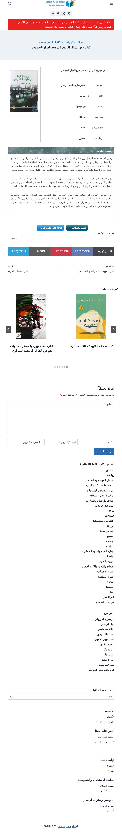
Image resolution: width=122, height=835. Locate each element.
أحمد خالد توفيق (105, 634)
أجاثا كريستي (107, 624)
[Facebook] (69, 13)
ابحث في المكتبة (106, 233)
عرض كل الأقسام (105, 602)
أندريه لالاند (108, 654)
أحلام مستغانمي (106, 629)
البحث (13, 238)
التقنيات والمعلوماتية (103, 520)
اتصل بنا (110, 765)
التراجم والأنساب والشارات (100, 500)
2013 (57, 42)
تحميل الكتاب (78, 227)
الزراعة (110, 525)
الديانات (110, 546)
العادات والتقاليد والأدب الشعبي (98, 566)
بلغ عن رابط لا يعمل (104, 741)
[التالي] (8, 329)
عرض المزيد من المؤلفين (101, 669)
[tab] (67, 367)
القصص (110, 470)
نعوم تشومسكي (105, 664)
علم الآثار (109, 515)
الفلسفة (110, 586)
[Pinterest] (58, 13)
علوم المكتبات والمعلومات (100, 490)
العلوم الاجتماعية (105, 571)
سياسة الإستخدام (105, 785)
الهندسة (110, 541)
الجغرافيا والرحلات (104, 505)
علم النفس (108, 596)
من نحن (110, 770)
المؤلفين (110, 810)
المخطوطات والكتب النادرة (100, 485)
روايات (110, 475)
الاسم (109, 442)
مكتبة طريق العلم (67, 826)
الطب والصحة (107, 530)
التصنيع (110, 536)
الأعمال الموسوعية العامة (101, 480)
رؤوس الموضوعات (104, 721)
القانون (110, 581)
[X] (63, 13)
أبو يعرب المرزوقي (104, 619)
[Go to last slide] (113, 329)
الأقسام (110, 716)
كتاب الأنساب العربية (18, 269)
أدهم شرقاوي (107, 644)
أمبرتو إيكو (108, 649)
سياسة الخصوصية (105, 790)
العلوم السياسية (46, 42)
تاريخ (111, 510)
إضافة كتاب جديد (105, 736)
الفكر (111, 591)
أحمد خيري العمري (104, 639)
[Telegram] (52, 13)
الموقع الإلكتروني (31, 442)
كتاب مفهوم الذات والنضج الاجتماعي (96, 269)
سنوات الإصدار (107, 805)
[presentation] (91, 316)
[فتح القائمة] (111, 3)
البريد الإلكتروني (67, 442)
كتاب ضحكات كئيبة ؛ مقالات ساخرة (92, 346)
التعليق (108, 404)
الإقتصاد (110, 556)
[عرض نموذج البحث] (10, 4)
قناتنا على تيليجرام (52, 227)
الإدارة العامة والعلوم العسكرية (98, 551)
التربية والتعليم (106, 561)
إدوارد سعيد (108, 659)
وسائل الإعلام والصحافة (72, 42)
